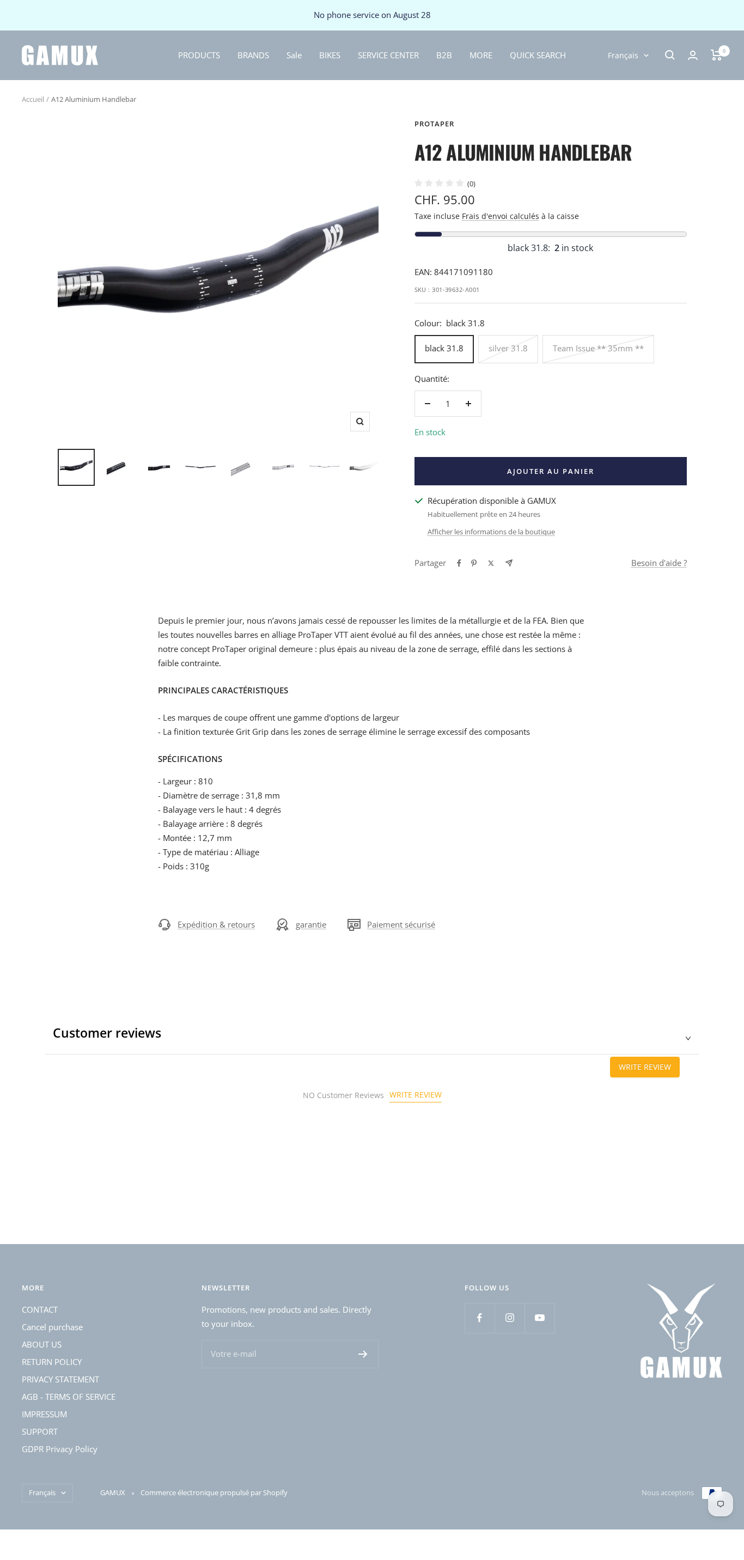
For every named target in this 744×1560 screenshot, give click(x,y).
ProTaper (434, 124)
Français (623, 55)
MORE (480, 54)
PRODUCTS (199, 54)
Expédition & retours (216, 924)
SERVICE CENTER (388, 54)
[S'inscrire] (363, 1354)
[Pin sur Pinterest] (474, 563)
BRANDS (253, 54)
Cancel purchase (52, 1326)
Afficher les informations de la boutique (491, 532)
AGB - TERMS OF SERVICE (68, 1396)
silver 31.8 (508, 348)
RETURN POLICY (52, 1361)
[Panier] (716, 55)
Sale (294, 54)
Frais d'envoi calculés (500, 216)
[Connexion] (693, 55)
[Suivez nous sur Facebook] (480, 1318)
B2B (444, 54)
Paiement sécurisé (401, 924)
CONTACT (40, 1309)
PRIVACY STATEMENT (60, 1379)
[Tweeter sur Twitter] (491, 563)
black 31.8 (444, 348)
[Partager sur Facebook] (459, 563)
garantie (311, 924)
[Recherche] (670, 55)
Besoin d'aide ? (659, 562)
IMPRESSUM (44, 1414)
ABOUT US (42, 1344)
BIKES (329, 54)
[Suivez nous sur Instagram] (510, 1318)
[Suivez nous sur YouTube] (539, 1318)
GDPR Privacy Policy (59, 1448)
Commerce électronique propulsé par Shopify (214, 1492)
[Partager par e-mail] (509, 562)
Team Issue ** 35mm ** (598, 348)
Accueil (33, 99)
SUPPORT (40, 1431)
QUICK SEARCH (538, 54)
